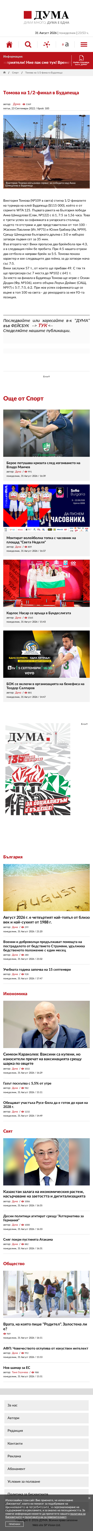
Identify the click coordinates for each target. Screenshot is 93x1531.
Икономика (15, 994)
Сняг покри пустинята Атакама (28, 1239)
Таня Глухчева (20, 1372)
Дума (16, 104)
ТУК (42, 325)
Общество (14, 1264)
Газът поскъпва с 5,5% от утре (27, 1083)
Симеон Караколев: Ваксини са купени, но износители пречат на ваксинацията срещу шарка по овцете (42, 1059)
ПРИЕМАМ (14, 1524)
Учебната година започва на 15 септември (37, 969)
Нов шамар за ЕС (16, 1368)
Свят (8, 1131)
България (12, 857)
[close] (89, 1498)
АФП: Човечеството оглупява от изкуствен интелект (45, 1348)
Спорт (15, 73)
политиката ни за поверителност (45, 1517)
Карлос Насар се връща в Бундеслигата (38, 613)
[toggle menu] (84, 44)
